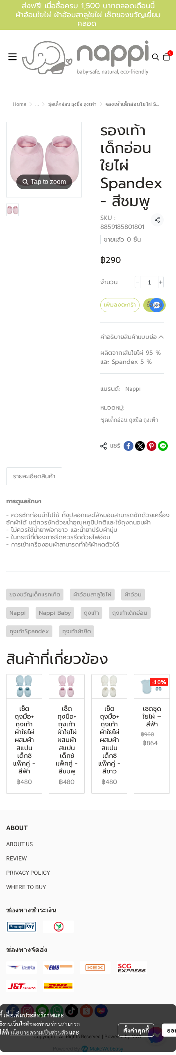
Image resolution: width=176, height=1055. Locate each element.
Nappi (132, 388)
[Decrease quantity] (137, 282)
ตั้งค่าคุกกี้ (136, 1030)
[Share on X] (140, 446)
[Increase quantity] (160, 282)
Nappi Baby (55, 613)
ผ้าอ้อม (133, 594)
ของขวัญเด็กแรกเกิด (34, 594)
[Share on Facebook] (128, 446)
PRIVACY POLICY (28, 872)
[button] (155, 57)
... (37, 104)
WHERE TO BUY (26, 887)
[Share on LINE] (163, 446)
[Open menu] (12, 57)
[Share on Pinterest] (151, 446)
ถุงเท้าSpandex (29, 631)
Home (19, 104)
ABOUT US (19, 844)
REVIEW (16, 858)
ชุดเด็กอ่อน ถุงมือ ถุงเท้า (72, 104)
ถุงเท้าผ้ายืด (76, 631)
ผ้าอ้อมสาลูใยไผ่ (92, 594)
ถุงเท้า (91, 613)
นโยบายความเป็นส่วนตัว (39, 1032)
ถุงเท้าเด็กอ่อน (129, 613)
